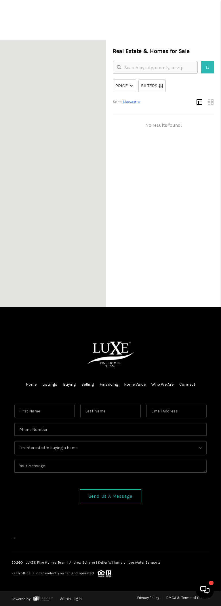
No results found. (163, 125)
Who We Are (162, 384)
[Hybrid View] (199, 102)
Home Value (135, 384)
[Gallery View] (210, 102)
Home (31, 384)
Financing (109, 384)
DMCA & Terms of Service (187, 598)
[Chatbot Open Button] (205, 590)
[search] (159, 67)
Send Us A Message (111, 496)
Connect (187, 384)
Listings (49, 384)
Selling (87, 384)
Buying (69, 384)
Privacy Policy (148, 598)
